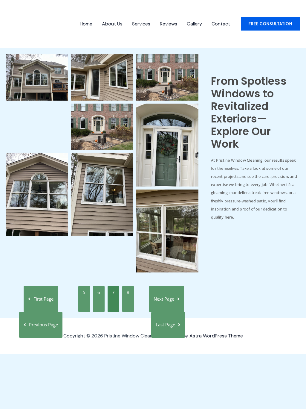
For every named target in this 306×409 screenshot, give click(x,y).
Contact (221, 24)
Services (141, 24)
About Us (112, 24)
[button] (270, 24)
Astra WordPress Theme (216, 336)
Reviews (168, 24)
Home (86, 24)
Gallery (194, 24)
